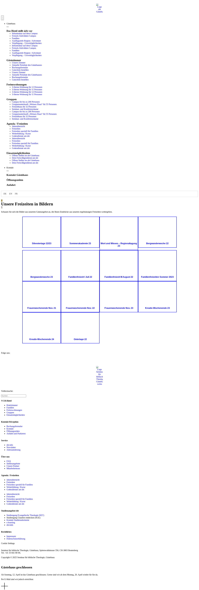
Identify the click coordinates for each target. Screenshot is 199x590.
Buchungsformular (20, 67)
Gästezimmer (13, 60)
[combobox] (13, 395)
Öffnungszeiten (14, 180)
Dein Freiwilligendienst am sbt (25, 158)
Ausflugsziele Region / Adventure (26, 41)
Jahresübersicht (18, 126)
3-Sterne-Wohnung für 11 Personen (27, 89)
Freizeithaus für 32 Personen (24, 107)
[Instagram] (19, 359)
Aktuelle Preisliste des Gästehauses (27, 65)
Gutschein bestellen (20, 70)
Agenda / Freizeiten (17, 123)
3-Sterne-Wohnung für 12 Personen (27, 87)
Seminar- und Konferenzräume (25, 109)
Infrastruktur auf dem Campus (24, 33)
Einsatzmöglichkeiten (18, 153)
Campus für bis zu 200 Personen (26, 102)
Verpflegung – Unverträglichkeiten (27, 43)
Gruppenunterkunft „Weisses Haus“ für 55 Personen (34, 104)
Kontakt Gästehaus (17, 175)
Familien (15, 38)
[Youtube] (11, 359)
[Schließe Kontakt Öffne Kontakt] (7, 170)
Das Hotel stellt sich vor (19, 30)
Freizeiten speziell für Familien (25, 131)
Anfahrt (10, 185)
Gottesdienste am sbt (21, 136)
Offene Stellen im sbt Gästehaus (25, 155)
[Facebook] (4, 359)
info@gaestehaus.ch (29, 553)
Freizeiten (16, 129)
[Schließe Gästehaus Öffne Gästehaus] (7, 26)
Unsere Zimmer (18, 62)
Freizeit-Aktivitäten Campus (24, 36)
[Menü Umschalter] (2, 17)
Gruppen (11, 99)
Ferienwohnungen (16, 84)
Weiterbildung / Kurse (21, 133)
